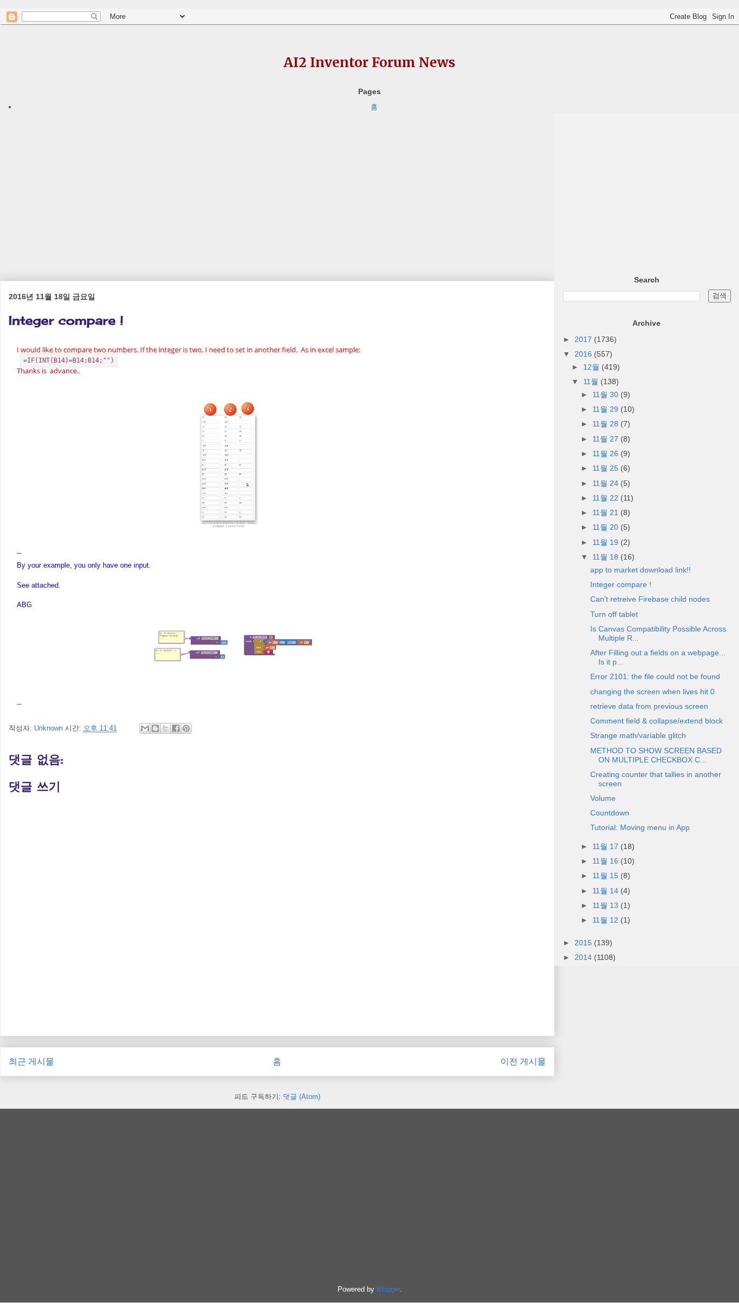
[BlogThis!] (155, 728)
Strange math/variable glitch (638, 735)
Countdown (609, 812)
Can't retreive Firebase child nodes (650, 599)
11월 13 (606, 905)
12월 (592, 367)
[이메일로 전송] (145, 728)
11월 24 (606, 483)
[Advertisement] (277, 189)
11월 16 (606, 861)
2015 (584, 942)
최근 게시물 (31, 1061)
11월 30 (606, 394)
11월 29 (606, 409)
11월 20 (606, 527)
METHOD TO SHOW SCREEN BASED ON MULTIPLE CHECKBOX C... (656, 755)
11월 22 (606, 497)
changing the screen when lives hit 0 (652, 691)
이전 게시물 (523, 1061)
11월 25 (606, 468)
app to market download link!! (640, 569)
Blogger (388, 1289)
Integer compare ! (620, 584)
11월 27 (606, 439)
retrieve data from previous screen (649, 706)
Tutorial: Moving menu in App (640, 827)
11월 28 (606, 423)
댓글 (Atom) (301, 1097)
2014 (584, 957)
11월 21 (606, 512)
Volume (603, 798)
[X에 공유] (165, 728)
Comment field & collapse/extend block (656, 720)
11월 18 (606, 556)
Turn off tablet (614, 614)
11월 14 (606, 890)
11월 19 (606, 542)
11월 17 (606, 846)
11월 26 (606, 453)
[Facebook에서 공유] (175, 728)
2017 (584, 339)
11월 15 (606, 875)
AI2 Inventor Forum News (369, 62)
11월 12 (606, 920)
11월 (592, 381)
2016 (584, 354)
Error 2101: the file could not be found (655, 676)
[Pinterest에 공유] (186, 728)
